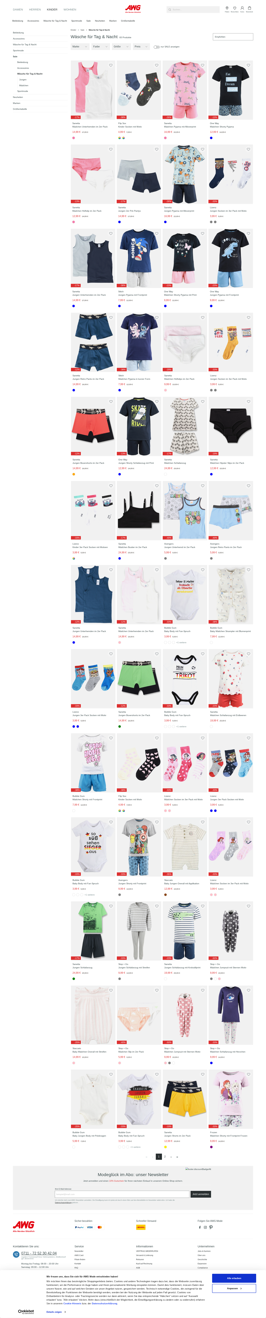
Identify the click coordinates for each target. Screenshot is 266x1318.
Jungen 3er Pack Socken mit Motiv (89, 715)
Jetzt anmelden (200, 1194)
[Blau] (77, 726)
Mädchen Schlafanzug (175, 463)
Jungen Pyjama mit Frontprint (132, 295)
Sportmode (18, 50)
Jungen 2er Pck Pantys (129, 211)
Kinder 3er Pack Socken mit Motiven (90, 547)
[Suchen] (169, 9)
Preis (137, 46)
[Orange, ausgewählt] (73, 474)
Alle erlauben (234, 1278)
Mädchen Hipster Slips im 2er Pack (227, 463)
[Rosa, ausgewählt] (165, 390)
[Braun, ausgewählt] (165, 894)
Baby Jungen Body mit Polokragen (89, 1136)
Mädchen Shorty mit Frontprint (87, 799)
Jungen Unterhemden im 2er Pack (89, 295)
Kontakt (78, 1264)
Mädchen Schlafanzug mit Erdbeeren (228, 715)
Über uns (201, 1255)
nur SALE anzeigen (170, 47)
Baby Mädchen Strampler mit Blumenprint (230, 631)
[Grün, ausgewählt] (119, 726)
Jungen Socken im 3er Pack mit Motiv (228, 211)
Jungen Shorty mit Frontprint (132, 883)
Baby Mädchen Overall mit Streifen (89, 1051)
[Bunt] (123, 138)
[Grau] (215, 222)
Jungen (22, 79)
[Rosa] (169, 810)
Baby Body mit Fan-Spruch (177, 631)
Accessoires (19, 38)
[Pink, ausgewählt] (73, 138)
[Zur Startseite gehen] (133, 9)
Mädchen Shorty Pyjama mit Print (180, 295)
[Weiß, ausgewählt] (165, 474)
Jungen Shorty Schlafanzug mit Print (136, 463)
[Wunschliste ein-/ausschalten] (111, 65)
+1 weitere (181, 642)
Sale (15, 56)
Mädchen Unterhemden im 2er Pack (90, 126)
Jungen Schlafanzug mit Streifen (134, 967)
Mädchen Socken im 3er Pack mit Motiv (183, 799)
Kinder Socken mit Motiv (130, 126)
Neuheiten (18, 97)
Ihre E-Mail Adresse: (63, 1189)
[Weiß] (169, 642)
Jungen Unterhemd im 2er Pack (179, 547)
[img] (76, 117)
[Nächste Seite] (171, 1157)
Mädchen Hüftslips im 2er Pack (179, 379)
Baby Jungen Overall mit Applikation (181, 883)
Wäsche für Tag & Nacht (24, 44)
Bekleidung (18, 32)
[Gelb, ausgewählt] (165, 1147)
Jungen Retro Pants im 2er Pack (88, 379)
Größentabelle (20, 109)
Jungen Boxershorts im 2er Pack (88, 463)
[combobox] (196, 9)
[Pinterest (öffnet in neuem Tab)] (211, 1228)
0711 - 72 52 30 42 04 (39, 1253)
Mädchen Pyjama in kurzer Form (134, 379)
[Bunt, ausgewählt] (119, 138)
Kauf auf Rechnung (144, 1264)
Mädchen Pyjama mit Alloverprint (180, 126)
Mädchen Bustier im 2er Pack (132, 547)
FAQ (76, 1268)
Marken (16, 103)
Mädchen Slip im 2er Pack (131, 1051)
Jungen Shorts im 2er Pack (177, 1136)
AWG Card (79, 1255)
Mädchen (23, 85)
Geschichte (202, 1259)
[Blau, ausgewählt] (211, 138)
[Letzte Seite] (177, 1157)
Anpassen (232, 1288)
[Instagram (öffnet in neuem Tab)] (206, 1228)
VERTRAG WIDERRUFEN (147, 1251)
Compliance (203, 1268)
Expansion (202, 1264)
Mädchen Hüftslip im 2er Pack (86, 211)
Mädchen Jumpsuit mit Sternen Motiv (228, 967)
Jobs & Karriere (204, 1251)
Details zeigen (54, 1312)
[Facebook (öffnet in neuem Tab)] (200, 1228)
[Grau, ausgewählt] (211, 222)
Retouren (140, 1259)
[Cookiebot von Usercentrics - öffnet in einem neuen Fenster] (26, 1312)
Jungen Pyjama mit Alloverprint (179, 211)
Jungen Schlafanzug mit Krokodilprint (182, 967)
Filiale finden (80, 1259)
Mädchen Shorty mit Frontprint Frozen (228, 1136)
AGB (138, 1268)
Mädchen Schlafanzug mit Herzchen (227, 1051)
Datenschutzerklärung (104, 1303)
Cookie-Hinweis (72, 1303)
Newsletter (79, 1251)
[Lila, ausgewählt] (211, 1147)
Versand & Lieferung (144, 1255)
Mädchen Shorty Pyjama (222, 126)
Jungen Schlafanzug (82, 967)
